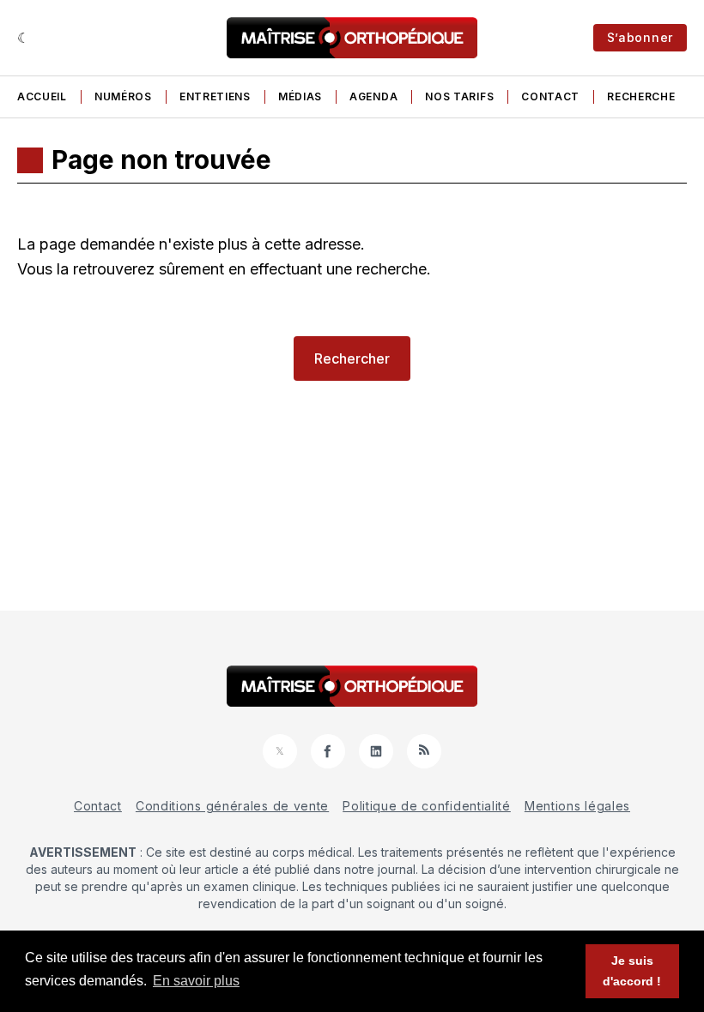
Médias (300, 96)
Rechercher (352, 358)
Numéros (123, 96)
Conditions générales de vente (232, 805)
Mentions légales (577, 805)
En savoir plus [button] (196, 980)
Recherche (641, 96)
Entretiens (215, 96)
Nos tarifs (459, 96)
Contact (550, 96)
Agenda (373, 96)
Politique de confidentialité (427, 805)
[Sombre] (23, 37)
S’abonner (640, 37)
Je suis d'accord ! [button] (632, 971)
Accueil (42, 96)
